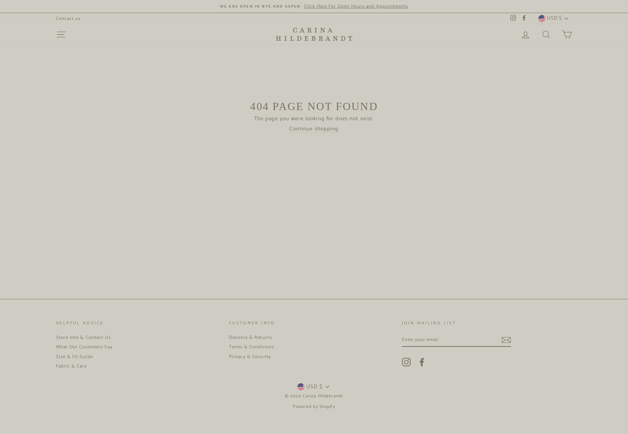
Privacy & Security (250, 357)
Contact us (68, 19)
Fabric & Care (71, 366)
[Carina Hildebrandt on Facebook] (422, 362)
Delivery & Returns (250, 337)
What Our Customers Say (84, 347)
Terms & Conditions (251, 347)
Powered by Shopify (314, 406)
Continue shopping (313, 129)
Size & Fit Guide (74, 357)
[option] (314, 6)
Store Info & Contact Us (83, 337)
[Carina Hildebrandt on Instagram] (406, 362)
